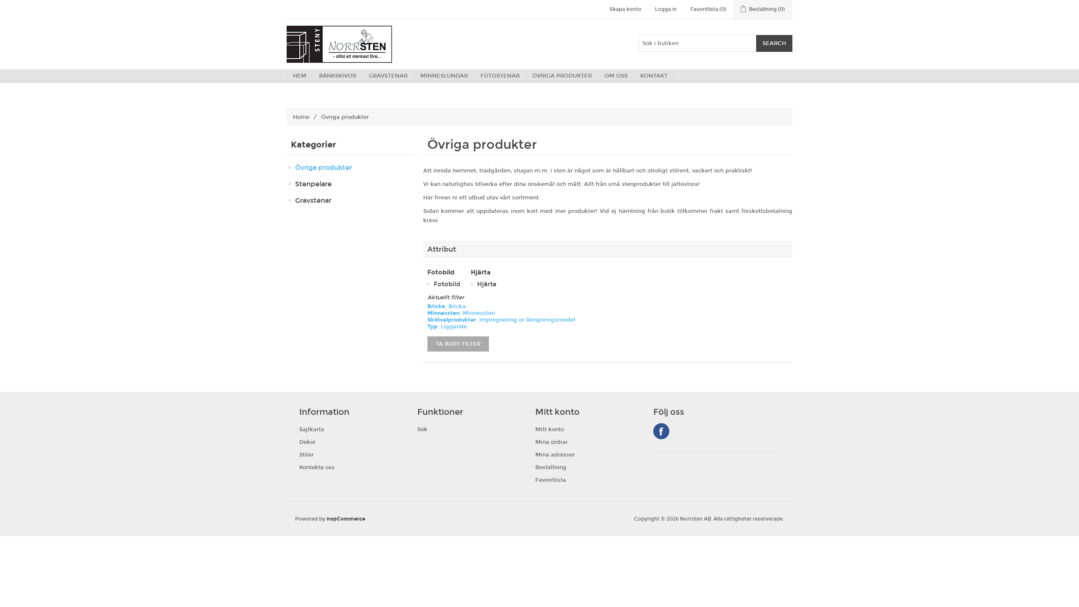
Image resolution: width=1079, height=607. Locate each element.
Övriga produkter (323, 168)
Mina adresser (555, 454)
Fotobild (447, 284)
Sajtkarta (311, 429)
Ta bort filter (458, 344)
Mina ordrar (551, 442)
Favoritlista (550, 480)
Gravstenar (313, 200)
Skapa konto (625, 9)
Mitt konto (549, 429)
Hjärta (487, 284)
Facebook (661, 431)
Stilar (306, 454)
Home (301, 117)
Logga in (666, 9)
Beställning (550, 467)
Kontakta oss (317, 467)
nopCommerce (346, 519)
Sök (422, 429)
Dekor (307, 442)
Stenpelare (313, 184)
